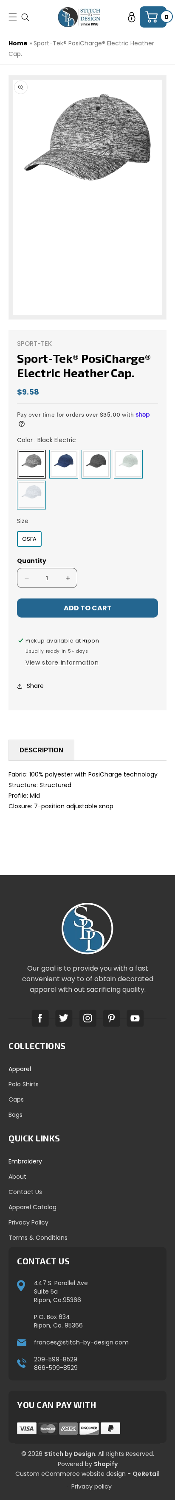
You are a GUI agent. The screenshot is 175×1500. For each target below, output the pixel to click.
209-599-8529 (55, 1359)
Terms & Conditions (38, 1237)
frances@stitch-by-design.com (81, 1342)
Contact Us (25, 1192)
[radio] (31, 464)
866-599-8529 (56, 1368)
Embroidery (25, 1161)
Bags (15, 1114)
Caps (16, 1099)
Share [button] (35, 686)
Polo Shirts (23, 1084)
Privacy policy (91, 1486)
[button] (25, 17)
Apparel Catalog (32, 1207)
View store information (62, 662)
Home (18, 43)
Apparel (19, 1069)
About (17, 1176)
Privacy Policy (28, 1222)
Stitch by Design (69, 1454)
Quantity (31, 561)
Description (41, 750)
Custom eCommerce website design (70, 1473)
